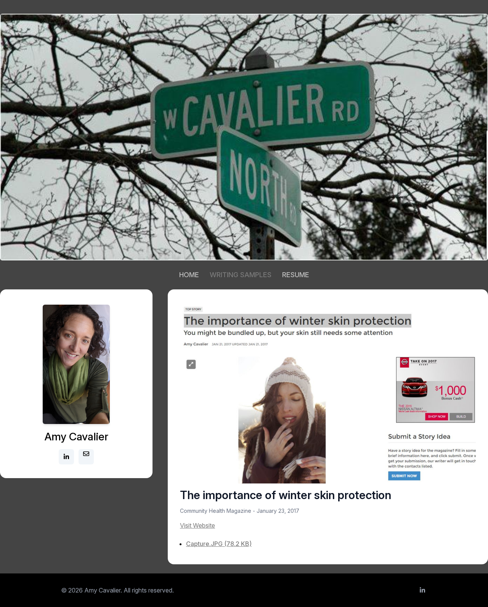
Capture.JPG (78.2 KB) (219, 544)
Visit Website (197, 525)
